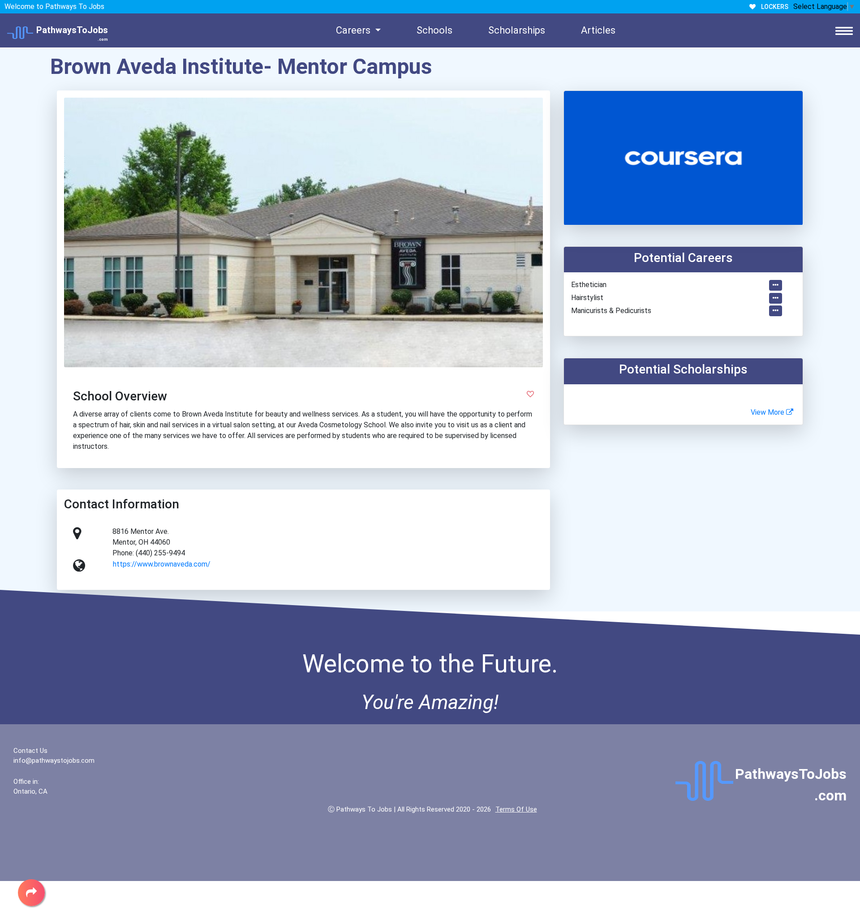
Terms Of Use (516, 809)
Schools (434, 30)
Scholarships (516, 30)
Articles (598, 30)
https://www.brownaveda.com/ (162, 564)
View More (768, 412)
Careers (354, 30)
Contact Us (30, 751)
